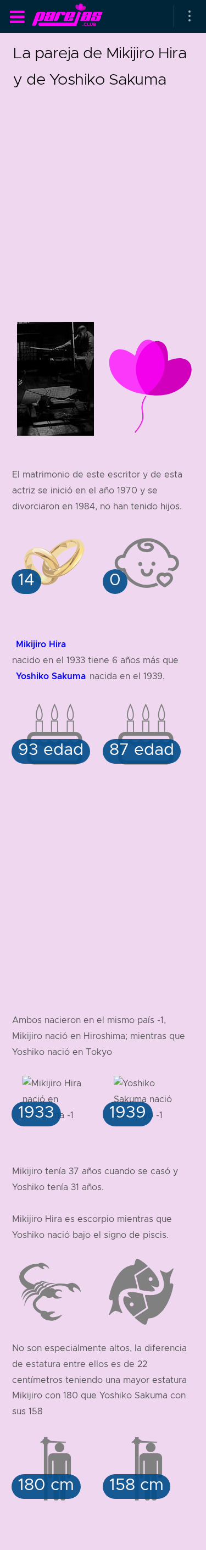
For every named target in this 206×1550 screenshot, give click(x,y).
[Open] (189, 16)
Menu (17, 17)
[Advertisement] (103, 195)
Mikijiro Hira (41, 644)
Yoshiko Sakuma (51, 676)
